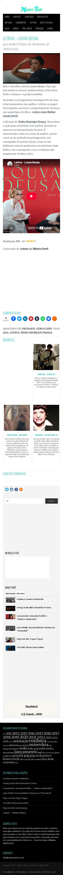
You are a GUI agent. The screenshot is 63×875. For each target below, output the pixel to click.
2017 (55, 733)
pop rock (36, 755)
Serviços (39, 28)
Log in (54, 872)
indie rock (45, 748)
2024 (6, 332)
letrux (14, 332)
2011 (9, 734)
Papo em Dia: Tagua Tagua (15, 798)
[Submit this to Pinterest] (31, 318)
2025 (5, 741)
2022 (41, 737)
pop (26, 755)
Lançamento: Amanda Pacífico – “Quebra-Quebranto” (28, 788)
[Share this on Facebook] (13, 318)
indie (23, 748)
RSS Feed (46, 872)
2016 (47, 733)
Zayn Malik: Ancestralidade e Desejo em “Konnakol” (27, 793)
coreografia (52, 741)
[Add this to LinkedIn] (25, 318)
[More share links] (54, 318)
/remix (16, 28)
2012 (16, 733)
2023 (48, 737)
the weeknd (36, 759)
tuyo (16, 763)
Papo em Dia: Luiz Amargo (15, 808)
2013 (23, 733)
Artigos (8, 22)
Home (7, 16)
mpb (40, 752)
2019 (15, 737)
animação (21, 741)
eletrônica (14, 745)
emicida (25, 745)
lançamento (25, 751)
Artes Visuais (46, 22)
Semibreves (21, 22)
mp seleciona (48, 753)
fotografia (7, 749)
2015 (39, 733)
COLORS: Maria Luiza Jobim (15, 803)
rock (16, 759)
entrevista (38, 744)
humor (15, 749)
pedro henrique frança (36, 332)
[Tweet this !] (19, 318)
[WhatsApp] (42, 318)
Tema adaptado (8, 872)
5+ (4, 734)
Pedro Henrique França (32, 121)
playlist (18, 755)
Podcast (17, 16)
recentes (10, 593)
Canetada (29, 16)
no (34, 248)
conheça (37, 740)
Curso (50, 28)
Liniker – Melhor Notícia (14, 813)
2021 (32, 737)
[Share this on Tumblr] (37, 318)
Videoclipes (42, 16)
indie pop (33, 748)
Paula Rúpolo (22, 872)
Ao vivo (33, 22)
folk (50, 745)
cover (5, 745)
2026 (11, 742)
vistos (21, 593)
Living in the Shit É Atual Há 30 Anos (20, 783)
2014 (31, 733)
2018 (7, 737)
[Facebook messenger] (48, 318)
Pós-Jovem (27, 28)
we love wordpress (34, 872)
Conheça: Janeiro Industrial (15, 778)
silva (22, 759)
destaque (28, 328)
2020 (23, 737)
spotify (27, 759)
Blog (7, 28)
